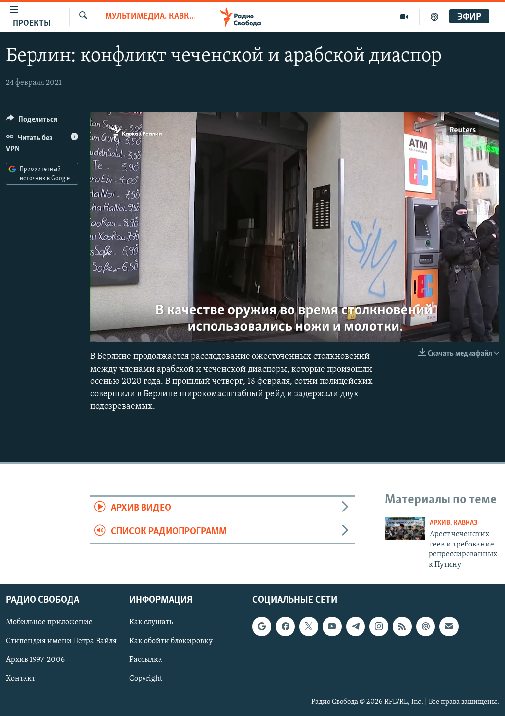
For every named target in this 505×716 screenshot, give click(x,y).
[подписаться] (448, 626)
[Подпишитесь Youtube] (332, 626)
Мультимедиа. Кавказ (150, 16)
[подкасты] (434, 16)
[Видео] (405, 16)
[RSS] (402, 626)
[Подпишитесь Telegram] (355, 626)
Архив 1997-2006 (35, 660)
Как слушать (151, 622)
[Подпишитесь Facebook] (285, 626)
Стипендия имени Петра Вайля (61, 641)
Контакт (20, 678)
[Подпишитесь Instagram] (378, 626)
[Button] (32, 121)
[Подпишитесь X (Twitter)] (308, 626)
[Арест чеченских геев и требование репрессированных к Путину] (405, 528)
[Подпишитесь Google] (261, 626)
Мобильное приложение (49, 622)
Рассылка (145, 660)
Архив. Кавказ (454, 523)
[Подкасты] (425, 626)
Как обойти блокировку (171, 641)
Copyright (145, 678)
